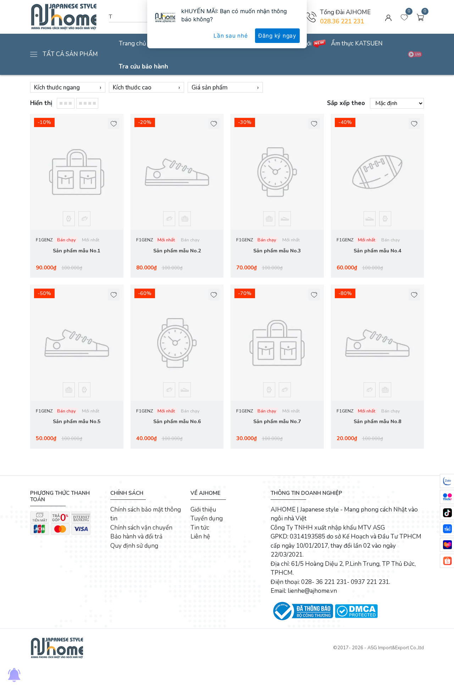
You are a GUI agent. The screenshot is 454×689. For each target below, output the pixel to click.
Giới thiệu (203, 509)
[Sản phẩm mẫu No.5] (77, 343)
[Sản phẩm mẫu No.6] (177, 343)
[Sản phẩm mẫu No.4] (377, 172)
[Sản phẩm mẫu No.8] (377, 343)
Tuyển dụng (206, 518)
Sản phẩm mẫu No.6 (177, 421)
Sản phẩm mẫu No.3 (277, 250)
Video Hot (415, 54)
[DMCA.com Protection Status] (356, 611)
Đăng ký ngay (277, 35)
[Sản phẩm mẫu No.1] (77, 172)
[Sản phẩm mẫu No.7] (277, 343)
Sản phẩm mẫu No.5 (76, 421)
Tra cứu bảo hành (143, 66)
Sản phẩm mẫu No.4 (377, 250)
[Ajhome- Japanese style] (56, 648)
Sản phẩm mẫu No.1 (76, 250)
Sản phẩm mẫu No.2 (177, 250)
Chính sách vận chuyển (141, 528)
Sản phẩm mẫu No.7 (277, 421)
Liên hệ (200, 536)
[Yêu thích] (114, 124)
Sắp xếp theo (346, 103)
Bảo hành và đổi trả (136, 536)
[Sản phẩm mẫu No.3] (277, 172)
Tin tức (199, 528)
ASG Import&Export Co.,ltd (395, 648)
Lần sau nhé (231, 35)
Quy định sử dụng (134, 546)
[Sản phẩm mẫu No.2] (177, 172)
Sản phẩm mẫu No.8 (377, 421)
